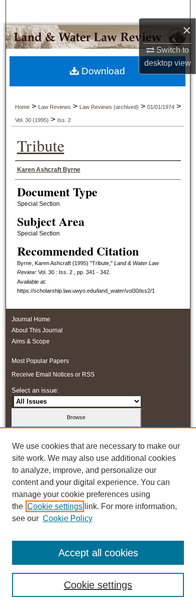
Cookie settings (54, 506)
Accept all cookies (98, 552)
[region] (98, 518)
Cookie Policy (67, 518)
